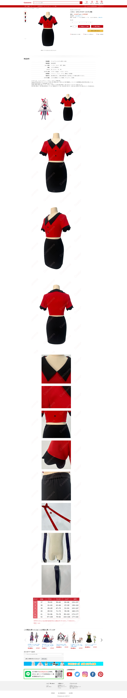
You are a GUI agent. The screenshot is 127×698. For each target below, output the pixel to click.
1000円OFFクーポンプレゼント (44, 6)
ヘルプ (47, 685)
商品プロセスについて (62, 686)
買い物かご (87, 2)
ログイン (100, 6)
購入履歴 (101, 2)
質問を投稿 (44, 658)
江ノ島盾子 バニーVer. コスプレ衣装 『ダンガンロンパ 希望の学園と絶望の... (76, 645)
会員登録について (61, 685)
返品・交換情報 (99, 34)
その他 (37, 8)
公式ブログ (67, 696)
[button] (25, 10)
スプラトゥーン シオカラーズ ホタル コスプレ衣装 (90, 645)
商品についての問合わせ (88, 34)
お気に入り (92, 2)
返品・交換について (73, 687)
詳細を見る (100, 17)
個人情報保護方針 (62, 693)
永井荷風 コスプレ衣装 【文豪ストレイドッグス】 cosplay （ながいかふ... (33, 645)
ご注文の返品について (79, 15)
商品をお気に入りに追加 (75, 34)
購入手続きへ (97, 26)
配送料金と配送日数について (75, 686)
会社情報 (71, 693)
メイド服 (54, 6)
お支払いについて (73, 685)
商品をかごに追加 (84, 26)
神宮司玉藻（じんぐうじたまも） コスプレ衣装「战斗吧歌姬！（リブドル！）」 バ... (48, 645)
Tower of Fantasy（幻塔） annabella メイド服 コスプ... (61, 645)
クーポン (59, 687)
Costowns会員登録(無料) (92, 6)
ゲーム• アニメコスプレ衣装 (29, 8)
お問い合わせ (48, 686)
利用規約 (53, 693)
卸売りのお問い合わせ (95, 30)
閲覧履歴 (97, 2)
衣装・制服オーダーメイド (30, 6)
